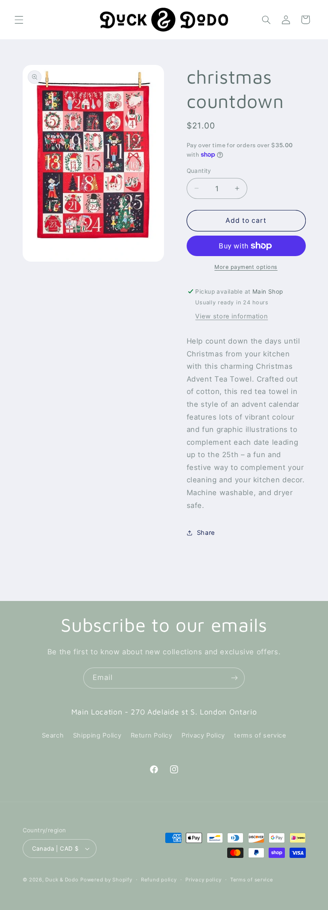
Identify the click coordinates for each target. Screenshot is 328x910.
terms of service (260, 735)
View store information (231, 316)
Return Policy (152, 735)
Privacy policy (203, 880)
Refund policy (159, 880)
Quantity (199, 170)
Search (53, 735)
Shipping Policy (97, 735)
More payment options (246, 267)
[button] (19, 19)
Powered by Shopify (106, 880)
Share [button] (206, 533)
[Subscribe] (234, 678)
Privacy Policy (203, 735)
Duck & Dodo (61, 880)
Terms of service (251, 880)
